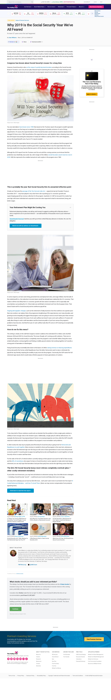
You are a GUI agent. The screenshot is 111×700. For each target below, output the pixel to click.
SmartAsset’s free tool (17, 219)
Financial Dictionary (80, 661)
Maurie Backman (19, 536)
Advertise (38, 665)
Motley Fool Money (56, 668)
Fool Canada (66, 656)
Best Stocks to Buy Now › (96, 6)
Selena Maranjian (42, 536)
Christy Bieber (41, 516)
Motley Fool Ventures (93, 659)
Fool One (54, 665)
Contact (38, 663)
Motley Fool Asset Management (95, 654)
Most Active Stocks (97, 11)
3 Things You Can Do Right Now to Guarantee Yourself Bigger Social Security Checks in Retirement (16, 520)
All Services (55, 654)
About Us (38, 654)
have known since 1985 (26, 127)
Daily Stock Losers (99, 16)
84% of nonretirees (17, 461)
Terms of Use (12, 675)
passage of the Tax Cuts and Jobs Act (33, 191)
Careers (38, 656)
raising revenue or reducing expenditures (59, 347)
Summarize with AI (36, 41)
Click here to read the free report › (20, 490)
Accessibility (87, 1)
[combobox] (20, 2)
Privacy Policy (20, 675)
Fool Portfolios (55, 663)
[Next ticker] (92, 13)
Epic (53, 659)
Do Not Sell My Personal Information (94, 675)
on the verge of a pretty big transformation (39, 67)
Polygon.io (24, 663)
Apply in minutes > (92, 94)
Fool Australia (66, 654)
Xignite (18, 663)
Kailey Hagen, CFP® (20, 516)
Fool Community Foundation (94, 661)
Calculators (78, 659)
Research (38, 659)
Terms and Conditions (77, 675)
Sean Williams (13, 37)
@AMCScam (33, 564)
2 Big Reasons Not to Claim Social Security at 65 (39, 539)
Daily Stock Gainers (97, 14)
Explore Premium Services (22, 20)
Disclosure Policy (30, 675)
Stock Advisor (55, 656)
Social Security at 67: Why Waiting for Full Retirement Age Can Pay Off (17, 539)
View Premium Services (94, 639)
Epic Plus (54, 661)
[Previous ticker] (8, 13)
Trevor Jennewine (65, 516)
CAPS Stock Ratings (81, 654)
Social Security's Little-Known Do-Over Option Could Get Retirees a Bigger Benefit (62, 520)
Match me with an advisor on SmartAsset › (25, 225)
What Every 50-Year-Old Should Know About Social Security (63, 539)
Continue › (15, 609)
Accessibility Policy (41, 675)
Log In (95, 1)
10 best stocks (64, 584)
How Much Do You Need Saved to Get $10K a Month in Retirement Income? (40, 519)
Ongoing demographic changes (16, 310)
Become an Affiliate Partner (94, 663)
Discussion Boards (80, 656)
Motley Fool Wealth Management (96, 656)
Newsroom (38, 661)
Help (101, 1)
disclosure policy (19, 573)
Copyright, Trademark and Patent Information (59, 675)
